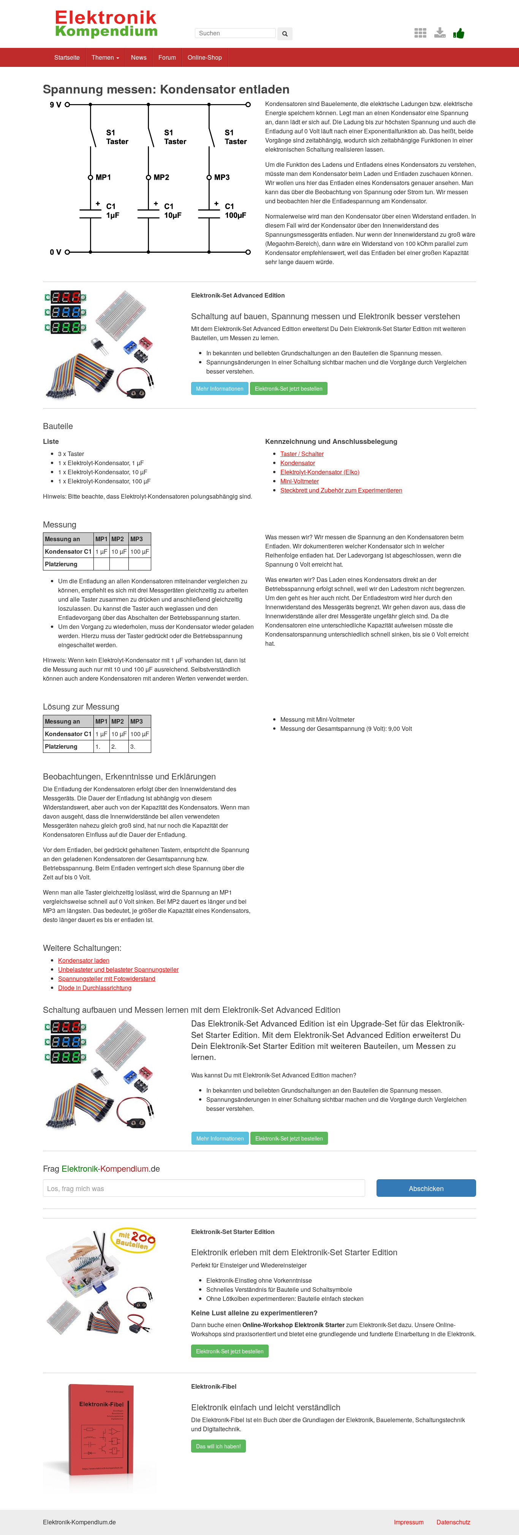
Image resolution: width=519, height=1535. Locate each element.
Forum (167, 57)
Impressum (409, 1522)
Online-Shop (205, 57)
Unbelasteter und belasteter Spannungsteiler (118, 969)
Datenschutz (453, 1522)
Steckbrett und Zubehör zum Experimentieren (341, 490)
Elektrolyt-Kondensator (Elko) (319, 471)
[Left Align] (285, 33)
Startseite (67, 57)
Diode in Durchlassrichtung (94, 987)
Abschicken (426, 1188)
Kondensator (297, 462)
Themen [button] (104, 57)
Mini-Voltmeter (299, 481)
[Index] (417, 35)
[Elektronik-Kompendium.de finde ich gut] (456, 35)
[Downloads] (437, 35)
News (139, 57)
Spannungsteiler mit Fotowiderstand (106, 978)
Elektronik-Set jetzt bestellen (289, 388)
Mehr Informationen (220, 388)
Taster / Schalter (302, 453)
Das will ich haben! (218, 1446)
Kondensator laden (83, 960)
